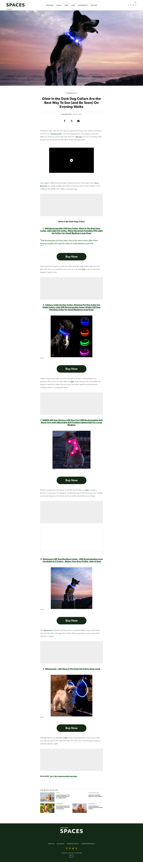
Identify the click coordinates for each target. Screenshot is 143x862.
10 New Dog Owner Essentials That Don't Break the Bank (96, 807)
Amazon (41, 87)
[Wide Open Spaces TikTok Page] (133, 5)
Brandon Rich (67, 114)
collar (87, 490)
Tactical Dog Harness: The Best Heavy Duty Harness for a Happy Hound (63, 796)
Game (66, 5)
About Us (51, 843)
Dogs (58, 792)
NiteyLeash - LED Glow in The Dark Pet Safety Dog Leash (72, 669)
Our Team (94, 5)
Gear (73, 5)
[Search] (135, 2)
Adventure (49, 5)
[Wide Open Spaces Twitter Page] (136, 5)
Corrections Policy (88, 843)
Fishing (59, 5)
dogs (83, 269)
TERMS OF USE (71, 855)
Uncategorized (94, 792)
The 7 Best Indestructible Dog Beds (63, 776)
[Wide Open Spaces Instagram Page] (131, 5)
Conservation (83, 5)
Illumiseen (47, 630)
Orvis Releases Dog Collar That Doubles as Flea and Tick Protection (63, 807)
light (72, 381)
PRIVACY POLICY (71, 857)
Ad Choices (60, 843)
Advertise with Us (73, 843)
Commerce (9, 9)
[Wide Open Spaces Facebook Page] (128, 5)
